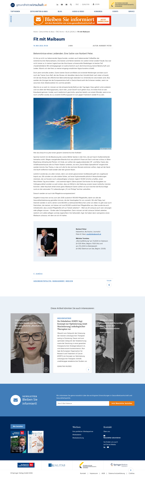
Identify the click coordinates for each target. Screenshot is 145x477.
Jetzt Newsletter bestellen (121, 403)
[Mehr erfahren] (26, 465)
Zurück (39, 274)
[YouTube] (108, 447)
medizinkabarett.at (93, 234)
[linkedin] (104, 447)
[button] (15, 11)
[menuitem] (77, 4)
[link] (29, 5)
